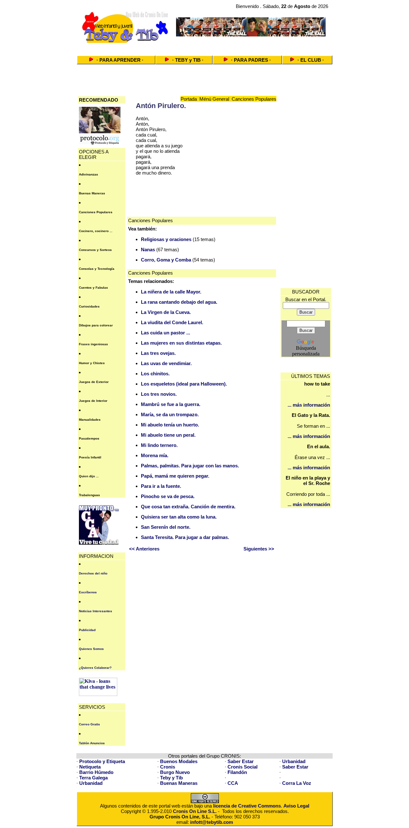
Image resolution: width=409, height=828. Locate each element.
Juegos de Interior (93, 400)
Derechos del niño (93, 573)
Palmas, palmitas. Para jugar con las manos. (190, 465)
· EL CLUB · (310, 60)
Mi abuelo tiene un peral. (168, 435)
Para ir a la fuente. (161, 486)
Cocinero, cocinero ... (95, 231)
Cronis (167, 766)
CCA (233, 783)
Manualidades (90, 419)
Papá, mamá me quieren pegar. (175, 476)
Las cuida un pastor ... (165, 332)
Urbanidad (293, 761)
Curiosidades (89, 306)
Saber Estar (241, 761)
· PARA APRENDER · (119, 60)
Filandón (237, 772)
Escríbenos (88, 592)
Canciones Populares (95, 212)
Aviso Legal (296, 805)
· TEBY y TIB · (188, 60)
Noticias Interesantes (95, 611)
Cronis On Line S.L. (195, 811)
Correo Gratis (89, 724)
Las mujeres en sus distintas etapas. (181, 343)
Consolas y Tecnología (96, 268)
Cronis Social (243, 766)
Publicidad (87, 630)
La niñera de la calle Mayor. (171, 291)
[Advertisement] (204, 47)
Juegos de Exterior (94, 382)
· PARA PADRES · (251, 60)
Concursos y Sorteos (95, 250)
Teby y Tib (171, 777)
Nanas (148, 249)
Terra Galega (93, 777)
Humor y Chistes (92, 363)
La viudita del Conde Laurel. (172, 322)
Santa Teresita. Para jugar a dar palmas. (185, 537)
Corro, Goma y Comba (166, 259)
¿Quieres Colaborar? (95, 667)
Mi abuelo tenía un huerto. (170, 424)
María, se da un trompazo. (170, 414)
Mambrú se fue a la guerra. (170, 404)
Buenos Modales (178, 761)
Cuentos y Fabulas (93, 287)
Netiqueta (90, 766)
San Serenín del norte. (165, 527)
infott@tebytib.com (211, 822)
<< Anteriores (144, 548)
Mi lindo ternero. (159, 445)
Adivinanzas (88, 174)
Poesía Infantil (90, 457)
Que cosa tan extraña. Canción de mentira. (188, 506)
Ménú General (214, 99)
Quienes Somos (91, 649)
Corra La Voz (296, 783)
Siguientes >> (258, 548)
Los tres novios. (159, 394)
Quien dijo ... (89, 476)
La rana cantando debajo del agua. (179, 302)
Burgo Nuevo (175, 772)
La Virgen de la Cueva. (166, 312)
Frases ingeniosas (93, 344)
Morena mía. (154, 455)
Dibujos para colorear (96, 325)
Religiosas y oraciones (166, 239)
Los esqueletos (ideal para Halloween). (184, 384)
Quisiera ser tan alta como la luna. (179, 516)
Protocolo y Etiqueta (102, 761)
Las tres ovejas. (158, 353)
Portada (189, 99)
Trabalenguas (89, 495)
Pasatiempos (89, 438)
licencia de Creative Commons (247, 805)
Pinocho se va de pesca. (168, 496)
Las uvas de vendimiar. (166, 363)
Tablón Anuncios (92, 743)
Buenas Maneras (92, 193)
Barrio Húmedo (96, 772)
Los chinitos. (155, 373)
